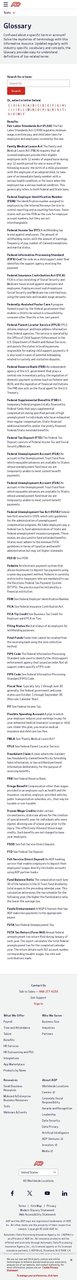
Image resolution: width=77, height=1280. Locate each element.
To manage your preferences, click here (37, 1275)
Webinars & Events (15, 1112)
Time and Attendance (17, 1027)
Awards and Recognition (57, 1108)
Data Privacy (50, 1126)
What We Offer (14, 1015)
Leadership (49, 1114)
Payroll (8, 1021)
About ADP (49, 1080)
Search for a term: (19, 76)
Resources (11, 1080)
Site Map (36, 1205)
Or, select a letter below (24, 100)
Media (45, 1151)
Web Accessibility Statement (37, 1214)
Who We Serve (52, 1015)
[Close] (71, 1260)
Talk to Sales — (38, 991)
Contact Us (38, 985)
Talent (7, 1033)
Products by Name (15, 1070)
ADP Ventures (51, 1138)
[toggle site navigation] (6, 4)
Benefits (9, 1039)
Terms (22, 1205)
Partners (47, 1033)
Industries (48, 1027)
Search (16, 90)
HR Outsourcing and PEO (19, 1052)
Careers (47, 1092)
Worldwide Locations (55, 1086)
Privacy (51, 1205)
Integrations (11, 1058)
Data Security (51, 1120)
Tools (7, 1106)
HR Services (11, 1046)
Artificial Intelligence (55, 1132)
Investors (48, 1144)
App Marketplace (14, 1064)
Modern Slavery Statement (37, 1210)
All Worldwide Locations (38, 1180)
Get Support (38, 997)
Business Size (50, 1021)
